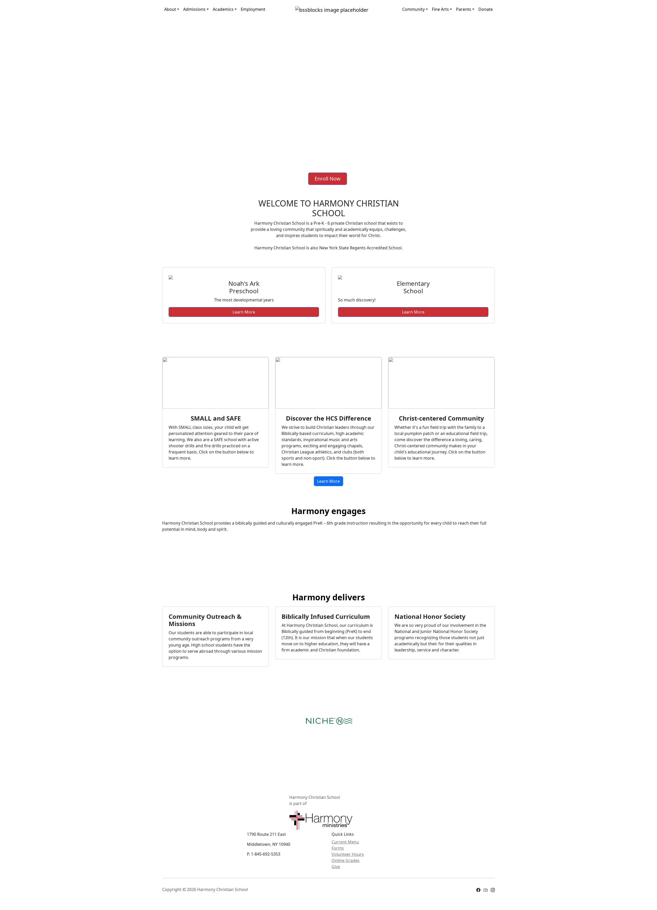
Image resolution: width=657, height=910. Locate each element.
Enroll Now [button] (328, 178)
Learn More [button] (244, 312)
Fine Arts (440, 9)
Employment (253, 9)
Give (336, 866)
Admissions (194, 9)
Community (413, 9)
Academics (223, 9)
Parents (463, 9)
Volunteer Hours (348, 854)
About (170, 9)
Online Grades (346, 860)
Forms (338, 848)
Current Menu (345, 842)
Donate (485, 9)
